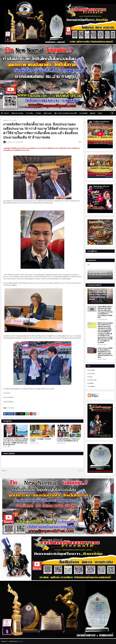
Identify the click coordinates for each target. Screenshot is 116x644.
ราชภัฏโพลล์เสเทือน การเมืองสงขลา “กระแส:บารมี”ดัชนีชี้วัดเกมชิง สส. (68, 440)
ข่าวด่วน (89, 377)
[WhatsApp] (27, 413)
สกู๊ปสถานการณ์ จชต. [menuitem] (17, 113)
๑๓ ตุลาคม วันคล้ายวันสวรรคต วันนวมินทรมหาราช (100, 273)
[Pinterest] (31, 413)
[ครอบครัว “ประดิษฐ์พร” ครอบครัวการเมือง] (42, 431)
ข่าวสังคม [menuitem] (38, 113)
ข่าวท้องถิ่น (90, 383)
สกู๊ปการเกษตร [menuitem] (48, 113)
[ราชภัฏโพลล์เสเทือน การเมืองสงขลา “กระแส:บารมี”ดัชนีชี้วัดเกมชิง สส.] (69, 431)
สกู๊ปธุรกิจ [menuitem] (92, 113)
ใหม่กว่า (4, 470)
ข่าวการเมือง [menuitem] (29, 113)
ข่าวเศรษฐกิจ (91, 386)
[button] (2, 113)
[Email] (34, 413)
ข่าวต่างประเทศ (91, 380)
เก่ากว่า (80, 470)
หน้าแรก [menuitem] (6, 113)
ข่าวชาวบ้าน (91, 373)
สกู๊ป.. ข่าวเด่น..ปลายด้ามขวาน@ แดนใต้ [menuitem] (65, 113)
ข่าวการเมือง (12, 120)
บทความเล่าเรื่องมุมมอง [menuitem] (11, 118)
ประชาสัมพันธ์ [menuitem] (83, 113)
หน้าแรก (5, 120)
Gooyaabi (20, 641)
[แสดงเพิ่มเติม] (38, 413)
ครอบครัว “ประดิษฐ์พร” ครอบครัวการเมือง (40, 440)
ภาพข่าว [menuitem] (100, 113)
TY (8, 641)
